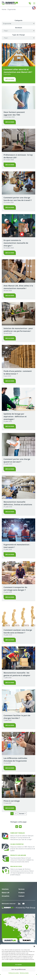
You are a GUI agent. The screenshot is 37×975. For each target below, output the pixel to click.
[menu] (34, 3)
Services (21, 889)
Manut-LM (5, 893)
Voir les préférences (18, 969)
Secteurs (18, 28)
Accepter (18, 964)
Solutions (5, 889)
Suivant (21, 814)
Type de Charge (18, 35)
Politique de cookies (14, 973)
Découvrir (9, 79)
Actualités (5, 896)
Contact (21, 896)
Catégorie (18, 20)
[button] (34, 946)
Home (4, 9)
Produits (21, 893)
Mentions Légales (24, 973)
